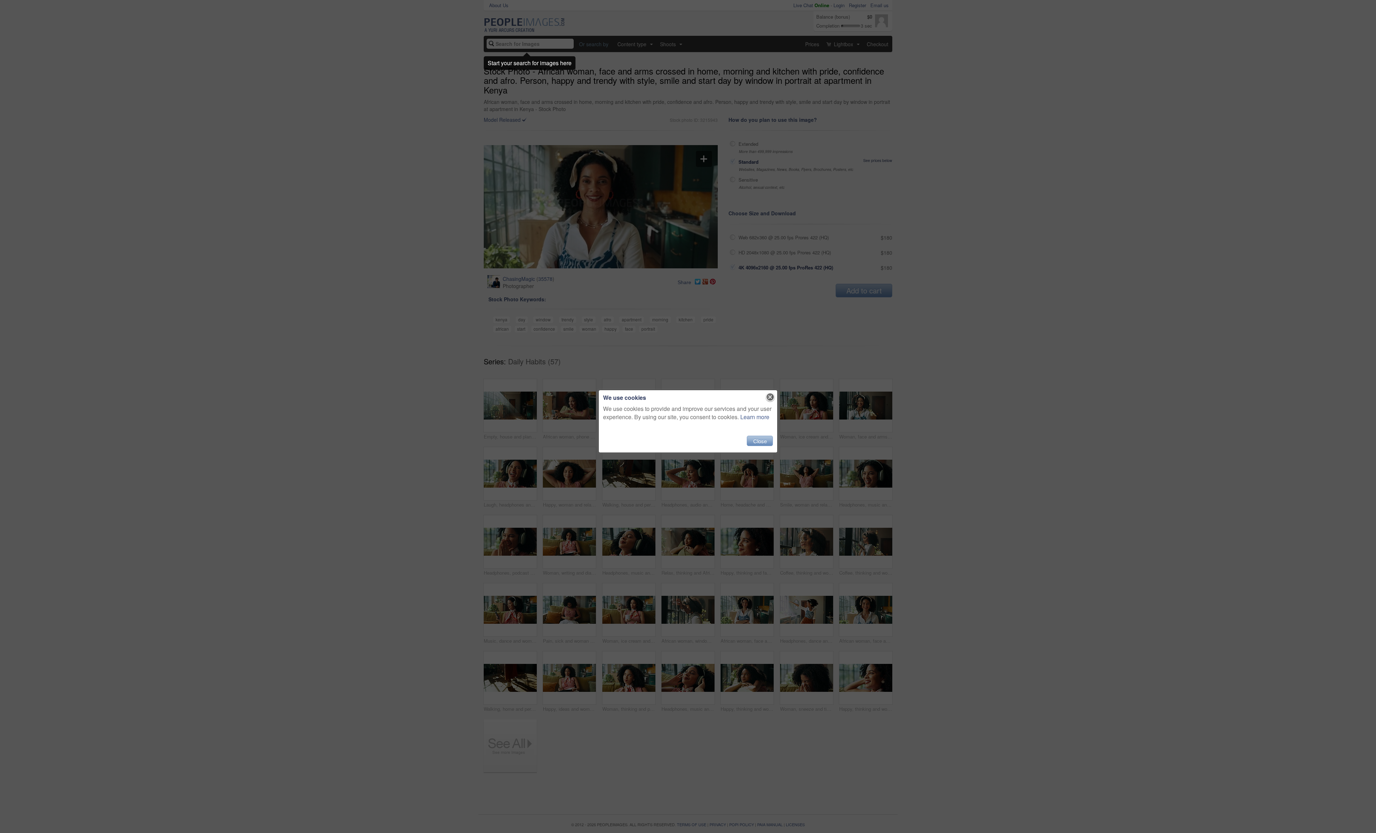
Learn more (754, 417)
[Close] (770, 397)
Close (760, 441)
